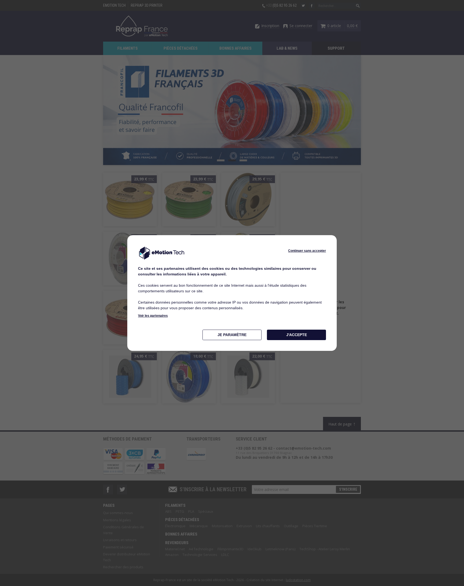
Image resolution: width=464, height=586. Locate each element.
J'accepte (296, 335)
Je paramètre (232, 335)
